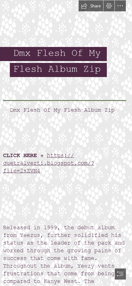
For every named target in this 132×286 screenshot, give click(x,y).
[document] (66, 143)
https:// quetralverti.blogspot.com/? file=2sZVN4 (48, 163)
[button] (91, 5)
